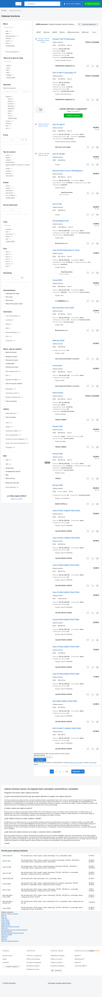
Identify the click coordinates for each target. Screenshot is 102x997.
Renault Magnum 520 (61, 221)
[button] (93, 66)
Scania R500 (7, 908)
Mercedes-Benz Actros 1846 (63, 308)
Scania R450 (57, 280)
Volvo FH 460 (7, 873)
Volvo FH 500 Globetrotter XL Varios (66, 250)
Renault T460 (58, 454)
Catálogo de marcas (32, 969)
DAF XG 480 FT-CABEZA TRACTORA (67, 728)
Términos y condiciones (33, 955)
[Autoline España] (7, 4)
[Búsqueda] (26, 4)
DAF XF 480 (6, 861)
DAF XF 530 (57, 204)
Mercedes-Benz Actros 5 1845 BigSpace (68, 171)
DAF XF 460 (6, 890)
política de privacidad (75, 762)
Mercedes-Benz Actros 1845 (8, 896)
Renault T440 (58, 426)
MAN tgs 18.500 (58, 340)
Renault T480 (58, 485)
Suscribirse (39, 760)
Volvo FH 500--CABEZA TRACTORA (66, 538)
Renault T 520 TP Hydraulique (64, 39)
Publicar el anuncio (73, 115)
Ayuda (4, 959)
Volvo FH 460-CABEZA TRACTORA (66, 674)
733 (66, 772)
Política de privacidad (33, 959)
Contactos (5, 962)
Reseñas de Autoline (32, 966)
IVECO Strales (58, 393)
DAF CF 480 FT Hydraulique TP (64, 73)
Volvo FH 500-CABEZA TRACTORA (66, 565)
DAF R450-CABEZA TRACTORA (65, 701)
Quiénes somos (7, 955)
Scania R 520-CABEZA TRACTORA (66, 619)
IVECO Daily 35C (8, 878)
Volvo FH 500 (7, 867)
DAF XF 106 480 (59, 154)
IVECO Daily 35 (7, 855)
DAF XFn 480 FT (59, 124)
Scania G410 (57, 365)
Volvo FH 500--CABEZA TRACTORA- (66, 511)
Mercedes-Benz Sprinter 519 (8, 902)
